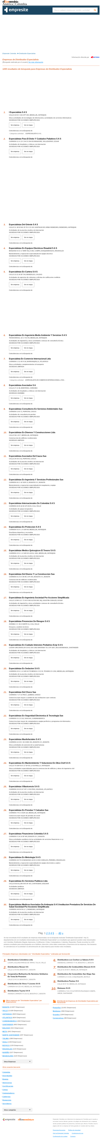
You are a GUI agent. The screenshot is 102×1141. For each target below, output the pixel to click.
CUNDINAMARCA (9, 1021)
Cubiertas (6, 1097)
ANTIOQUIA (7, 1014)
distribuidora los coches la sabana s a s (75, 960)
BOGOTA (6, 1007)
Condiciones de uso (77, 1133)
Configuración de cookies (60, 1136)
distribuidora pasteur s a (68, 981)
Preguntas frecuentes (59, 1130)
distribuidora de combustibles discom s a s (76, 967)
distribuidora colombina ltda (20, 960)
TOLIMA (5, 1038)
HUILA (5, 1042)
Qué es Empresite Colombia (61, 1133)
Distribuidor (7, 1076)
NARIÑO (5, 1052)
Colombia (6, 1072)
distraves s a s (63, 988)
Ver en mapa (28, 125)
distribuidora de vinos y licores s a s (24, 984)
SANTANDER (7, 1024)
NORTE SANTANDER (10, 1035)
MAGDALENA (7, 1056)
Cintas (5, 1090)
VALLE (5, 1011)
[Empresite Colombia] (16, 12)
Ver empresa (15, 125)
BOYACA (6, 1045)
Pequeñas (57, 1008)
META (4, 1031)
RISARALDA (7, 1049)
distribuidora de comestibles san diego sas (76, 974)
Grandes (56, 1015)
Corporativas (58, 1018)
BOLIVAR (6, 1028)
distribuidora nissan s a (18, 967)
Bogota (5, 1079)
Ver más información (35, 62)
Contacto (73, 1136)
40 (59, 933)
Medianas (57, 1011)
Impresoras (7, 1083)
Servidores (7, 1104)
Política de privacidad (74, 1130)
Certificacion (7, 1086)
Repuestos (6, 1100)
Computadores (8, 1093)
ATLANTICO (7, 1017)
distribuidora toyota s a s (19, 991)
